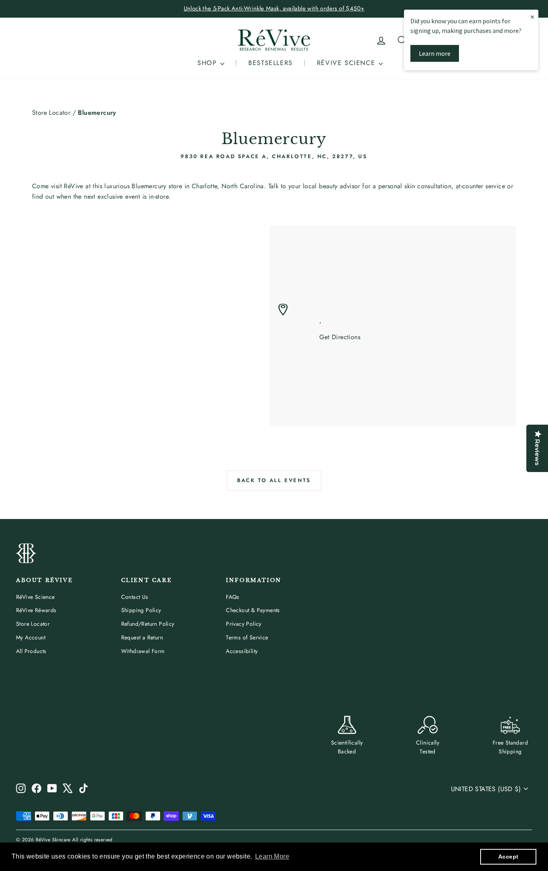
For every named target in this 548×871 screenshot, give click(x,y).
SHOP (208, 62)
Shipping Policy (141, 610)
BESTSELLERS (270, 62)
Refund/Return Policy (148, 624)
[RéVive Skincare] (274, 40)
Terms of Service (247, 637)
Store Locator (51, 112)
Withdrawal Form (143, 651)
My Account (30, 637)
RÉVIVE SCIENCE (347, 62)
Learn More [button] (272, 856)
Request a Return (142, 637)
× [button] (532, 17)
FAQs (232, 597)
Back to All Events (274, 480)
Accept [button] (508, 856)
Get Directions (339, 337)
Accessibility (242, 651)
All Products (31, 651)
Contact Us (134, 597)
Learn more (435, 53)
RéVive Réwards (36, 610)
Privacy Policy (244, 624)
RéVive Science (35, 597)
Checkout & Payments (253, 610)
